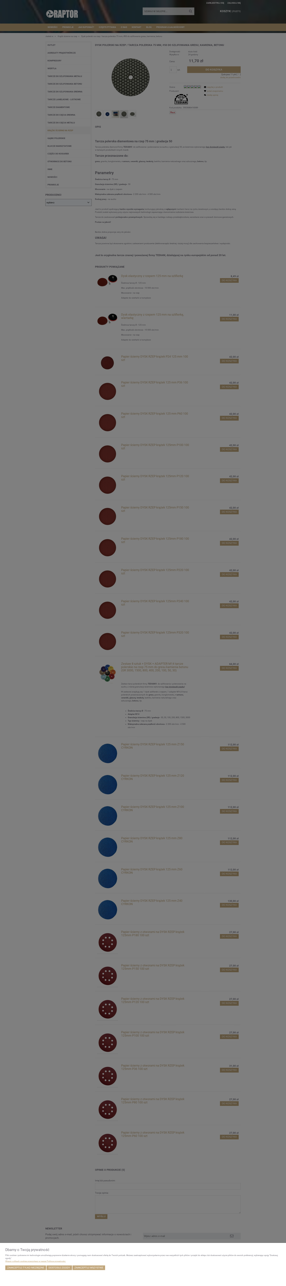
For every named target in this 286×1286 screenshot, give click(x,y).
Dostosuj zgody (59, 1267)
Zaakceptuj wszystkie (88, 1267)
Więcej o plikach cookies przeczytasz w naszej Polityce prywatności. (35, 1261)
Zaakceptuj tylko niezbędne (25, 1267)
